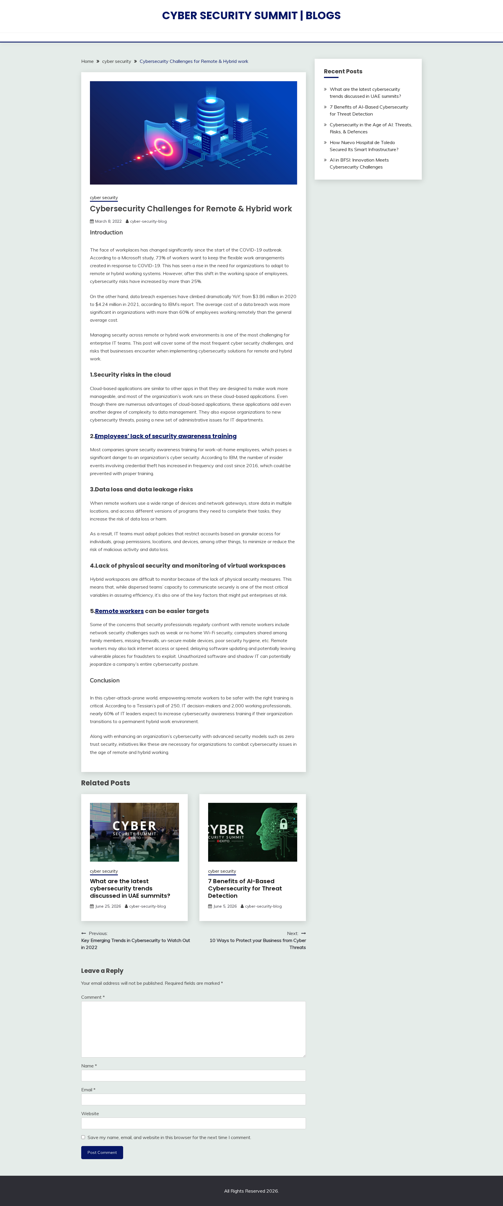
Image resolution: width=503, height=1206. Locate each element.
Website (90, 1113)
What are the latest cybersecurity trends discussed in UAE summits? (130, 888)
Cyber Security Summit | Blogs (251, 15)
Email (88, 1089)
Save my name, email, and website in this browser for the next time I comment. (169, 1137)
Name (89, 1066)
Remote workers (119, 611)
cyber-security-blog (148, 221)
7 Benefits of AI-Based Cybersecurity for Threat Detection (245, 888)
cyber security (104, 197)
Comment (93, 997)
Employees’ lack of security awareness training (166, 436)
